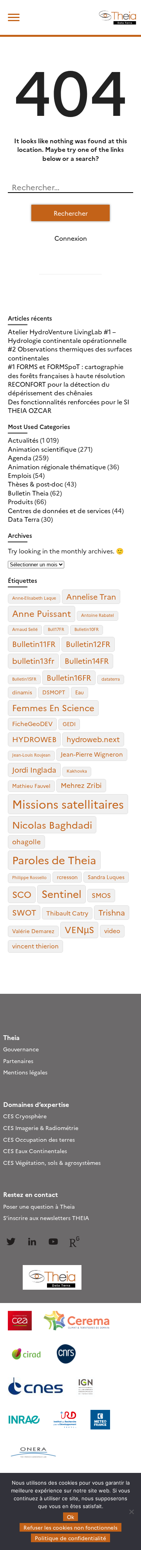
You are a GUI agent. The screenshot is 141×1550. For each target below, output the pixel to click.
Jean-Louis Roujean (31, 755)
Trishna (111, 912)
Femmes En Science (53, 707)
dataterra (110, 679)
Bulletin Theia (28, 492)
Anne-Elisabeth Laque (34, 598)
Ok (70, 1516)
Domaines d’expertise (36, 1104)
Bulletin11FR (34, 643)
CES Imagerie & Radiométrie (40, 1128)
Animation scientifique (42, 449)
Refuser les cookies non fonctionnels (71, 1527)
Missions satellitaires (68, 804)
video (112, 930)
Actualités (23, 440)
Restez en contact (30, 1194)
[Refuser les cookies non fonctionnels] (131, 1512)
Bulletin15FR (24, 679)
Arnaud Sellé (25, 629)
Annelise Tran (91, 596)
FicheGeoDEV (32, 723)
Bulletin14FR (87, 660)
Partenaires (18, 1061)
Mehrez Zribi (81, 784)
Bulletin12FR (88, 643)
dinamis (22, 692)
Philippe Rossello (29, 877)
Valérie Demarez (33, 930)
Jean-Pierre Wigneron (92, 754)
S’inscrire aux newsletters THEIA (46, 1218)
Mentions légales (25, 1072)
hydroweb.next (93, 739)
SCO (21, 894)
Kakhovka (77, 771)
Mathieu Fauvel (31, 785)
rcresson (67, 876)
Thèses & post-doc (35, 483)
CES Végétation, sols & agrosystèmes (52, 1162)
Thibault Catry (67, 913)
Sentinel (61, 893)
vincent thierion (35, 946)
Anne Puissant (41, 613)
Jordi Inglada (34, 769)
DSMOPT (53, 692)
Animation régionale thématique (57, 466)
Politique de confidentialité (70, 1537)
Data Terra (24, 519)
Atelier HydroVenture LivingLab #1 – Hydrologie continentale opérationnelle (67, 335)
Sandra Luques (106, 876)
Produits (20, 501)
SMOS (101, 894)
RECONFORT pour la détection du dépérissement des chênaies (59, 388)
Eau (79, 692)
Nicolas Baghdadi (52, 824)
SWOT (24, 912)
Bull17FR (56, 629)
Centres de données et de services (59, 510)
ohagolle (26, 841)
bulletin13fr (33, 660)
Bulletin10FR (86, 629)
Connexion (70, 238)
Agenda (19, 457)
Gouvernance (21, 1049)
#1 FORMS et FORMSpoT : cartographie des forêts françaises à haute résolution (66, 370)
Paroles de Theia (54, 859)
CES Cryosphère (25, 1116)
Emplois (19, 475)
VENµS (79, 929)
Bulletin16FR (69, 677)
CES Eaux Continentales (35, 1151)
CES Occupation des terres (39, 1139)
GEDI (69, 723)
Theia (11, 1037)
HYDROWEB (34, 739)
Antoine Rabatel (97, 615)
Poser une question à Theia (39, 1206)
